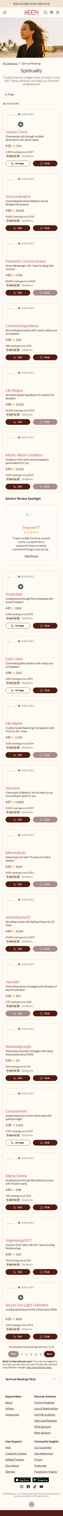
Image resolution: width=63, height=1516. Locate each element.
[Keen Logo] (31, 12)
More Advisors (42, 1432)
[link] (20, 124)
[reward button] (51, 12)
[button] (54, 1379)
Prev (13, 1354)
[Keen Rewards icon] (51, 12)
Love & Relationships (46, 1408)
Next (49, 1354)
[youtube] (41, 1488)
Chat (47, 163)
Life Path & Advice (44, 1414)
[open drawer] (5, 12)
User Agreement (43, 1453)
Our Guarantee (43, 1447)
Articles (9, 1408)
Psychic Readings (44, 1402)
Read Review (31, 556)
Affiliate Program (14, 1459)
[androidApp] (40, 1481)
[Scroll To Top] (32, 1504)
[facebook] (28, 1488)
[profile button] (57, 12)
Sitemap (10, 1471)
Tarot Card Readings (45, 1420)
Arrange (19, 163)
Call (20, 228)
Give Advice (12, 1465)
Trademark (40, 1465)
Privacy (38, 1459)
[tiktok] (35, 1488)
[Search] (45, 12)
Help (8, 1447)
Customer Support (16, 1453)
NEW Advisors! (42, 1426)
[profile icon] (57, 12)
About (8, 1402)
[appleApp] (22, 1481)
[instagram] (22, 1488)
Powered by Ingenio (45, 1471)
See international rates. (39, 1367)
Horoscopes (12, 1414)
